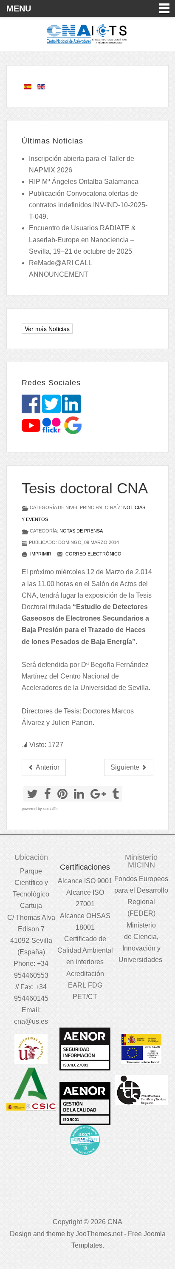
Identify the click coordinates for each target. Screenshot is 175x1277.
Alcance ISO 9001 (85, 881)
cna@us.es (31, 1021)
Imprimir (40, 553)
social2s (50, 809)
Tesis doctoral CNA (85, 488)
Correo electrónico (92, 553)
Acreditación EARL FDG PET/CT (85, 985)
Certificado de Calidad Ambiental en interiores (85, 950)
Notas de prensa (81, 530)
